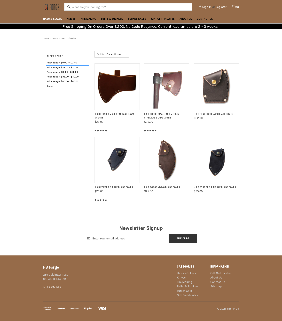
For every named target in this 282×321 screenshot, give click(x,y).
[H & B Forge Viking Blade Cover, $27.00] (167, 160)
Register (221, 7)
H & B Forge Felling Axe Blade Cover (215, 187)
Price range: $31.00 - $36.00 (62, 71)
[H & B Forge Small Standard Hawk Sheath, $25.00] (117, 86)
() (237, 7)
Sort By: (100, 54)
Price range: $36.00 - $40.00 (63, 76)
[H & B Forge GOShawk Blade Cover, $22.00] (216, 86)
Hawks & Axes (52, 18)
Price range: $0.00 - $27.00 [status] (62, 62)
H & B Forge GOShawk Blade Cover (213, 114)
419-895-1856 (53, 286)
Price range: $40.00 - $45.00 (62, 81)
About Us (186, 18)
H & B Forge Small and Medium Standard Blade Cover (161, 116)
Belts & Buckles (112, 18)
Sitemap (216, 286)
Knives (71, 18)
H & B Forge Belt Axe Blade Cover (113, 187)
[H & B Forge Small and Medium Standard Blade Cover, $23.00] (167, 86)
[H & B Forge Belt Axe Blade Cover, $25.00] (117, 160)
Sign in (207, 7)
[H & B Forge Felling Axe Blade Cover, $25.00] (216, 160)
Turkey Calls (137, 18)
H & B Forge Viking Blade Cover (162, 187)
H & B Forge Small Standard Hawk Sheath (114, 116)
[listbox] (117, 54)
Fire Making (88, 18)
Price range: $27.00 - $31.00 (62, 67)
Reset (50, 85)
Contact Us (205, 18)
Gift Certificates (163, 18)
